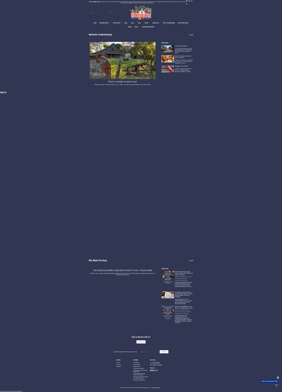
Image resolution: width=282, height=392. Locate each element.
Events (147, 23)
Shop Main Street (104, 23)
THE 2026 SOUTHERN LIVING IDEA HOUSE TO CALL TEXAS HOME (122, 270)
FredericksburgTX (179, 313)
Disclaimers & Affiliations (139, 380)
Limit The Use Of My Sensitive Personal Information (140, 377)
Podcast (130, 27)
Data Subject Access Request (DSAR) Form (140, 371)
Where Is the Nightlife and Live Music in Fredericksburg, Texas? (184, 307)
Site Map (118, 366)
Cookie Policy (136, 364)
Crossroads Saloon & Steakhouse (182, 310)
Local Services (116, 23)
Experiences (156, 23)
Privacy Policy (136, 366)
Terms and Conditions (138, 368)
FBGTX (190, 276)
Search (118, 362)
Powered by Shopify (155, 387)
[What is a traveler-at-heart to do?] (122, 60)
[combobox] (100, 12)
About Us (118, 364)
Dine (139, 23)
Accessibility (136, 362)
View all (191, 34)
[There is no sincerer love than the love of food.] (167, 58)
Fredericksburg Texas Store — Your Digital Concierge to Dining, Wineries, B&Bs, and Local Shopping (184, 294)
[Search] (110, 12)
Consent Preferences (5, 391)
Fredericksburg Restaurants (181, 278)
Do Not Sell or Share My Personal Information (139, 374)
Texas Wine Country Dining (181, 280)
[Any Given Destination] (167, 48)
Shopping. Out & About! (181, 66)
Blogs (136, 27)
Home (95, 23)
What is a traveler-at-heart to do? (122, 81)
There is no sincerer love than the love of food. (183, 56)
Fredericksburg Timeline (148, 27)
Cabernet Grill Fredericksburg (181, 276)
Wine (132, 23)
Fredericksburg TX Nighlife (185, 311)
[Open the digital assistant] (276, 385)
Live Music (185, 313)
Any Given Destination (181, 46)
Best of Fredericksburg (169, 23)
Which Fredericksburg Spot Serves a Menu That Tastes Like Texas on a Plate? (184, 273)
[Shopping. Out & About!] (167, 68)
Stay (125, 23)
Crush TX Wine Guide (183, 23)
